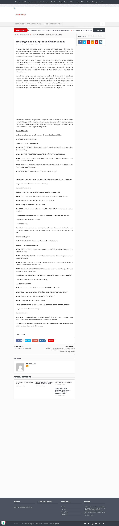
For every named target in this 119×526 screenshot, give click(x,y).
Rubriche (39, 24)
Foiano (40, 2)
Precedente (19, 346)
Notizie (17, 24)
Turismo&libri (43, 45)
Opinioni (46, 24)
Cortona (17, 2)
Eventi (60, 24)
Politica (33, 24)
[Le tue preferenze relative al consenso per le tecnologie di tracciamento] (3, 523)
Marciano (54, 2)
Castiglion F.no (26, 2)
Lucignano (46, 2)
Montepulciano (80, 2)
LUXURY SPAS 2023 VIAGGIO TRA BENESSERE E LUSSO (44, 383)
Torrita (101, 2)
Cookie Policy (64, 514)
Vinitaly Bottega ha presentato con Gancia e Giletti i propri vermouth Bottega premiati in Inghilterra (60, 350)
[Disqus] (44, 425)
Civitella (72, 2)
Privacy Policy (64, 512)
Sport (28, 24)
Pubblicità (63, 509)
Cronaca (22, 24)
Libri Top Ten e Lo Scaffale (22, 348)
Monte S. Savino (63, 2)
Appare (56, 524)
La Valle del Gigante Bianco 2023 (24, 383)
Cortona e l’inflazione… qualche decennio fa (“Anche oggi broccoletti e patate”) (39, 30)
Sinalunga (95, 2)
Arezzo (34, 2)
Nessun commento (53, 45)
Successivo (69, 346)
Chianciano (18, 5)
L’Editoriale (53, 24)
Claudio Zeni (25, 45)
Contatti (63, 507)
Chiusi (88, 2)
